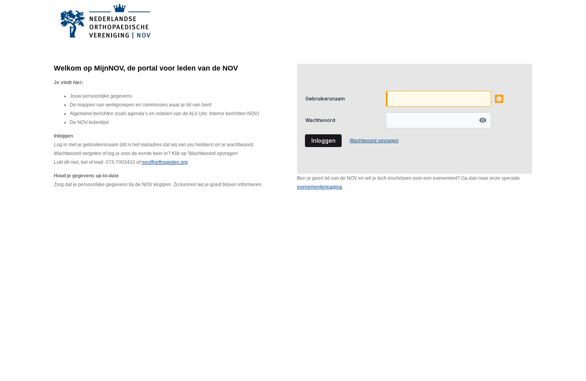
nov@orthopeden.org (165, 162)
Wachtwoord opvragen (374, 140)
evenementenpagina (319, 187)
